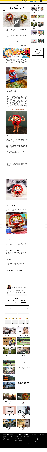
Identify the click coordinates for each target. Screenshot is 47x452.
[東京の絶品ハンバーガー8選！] (23, 396)
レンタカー (36, 436)
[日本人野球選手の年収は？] (23, 341)
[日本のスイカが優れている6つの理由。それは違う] (34, 40)
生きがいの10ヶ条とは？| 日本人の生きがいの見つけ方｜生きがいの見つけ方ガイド (9, 402)
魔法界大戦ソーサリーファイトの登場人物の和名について (34, 35)
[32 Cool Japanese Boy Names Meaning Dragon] (23, 410)
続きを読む (34, 12)
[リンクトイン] (7, 295)
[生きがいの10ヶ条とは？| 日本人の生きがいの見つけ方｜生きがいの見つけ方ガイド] (9, 396)
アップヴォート (10, 313)
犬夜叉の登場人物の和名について (10, 335)
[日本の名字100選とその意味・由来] (9, 410)
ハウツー (35, 441)
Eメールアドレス (14, 302)
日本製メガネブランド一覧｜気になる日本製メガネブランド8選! (41, 11)
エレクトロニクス (36, 437)
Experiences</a (19, 358)
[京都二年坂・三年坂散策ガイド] (9, 423)
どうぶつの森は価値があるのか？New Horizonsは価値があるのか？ (41, 35)
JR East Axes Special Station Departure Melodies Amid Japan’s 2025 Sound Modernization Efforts (23, 383)
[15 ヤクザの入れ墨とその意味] (23, 423)
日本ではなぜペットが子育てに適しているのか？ (41, 26)
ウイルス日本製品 (22, 0)
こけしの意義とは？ (12, 135)
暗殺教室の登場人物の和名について (9, 345)
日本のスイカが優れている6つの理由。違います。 (34, 42)
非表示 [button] (26, 0)
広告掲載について (15, 443)
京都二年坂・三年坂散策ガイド (10, 427)
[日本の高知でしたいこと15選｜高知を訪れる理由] (9, 370)
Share (4, 12)
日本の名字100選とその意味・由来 (10, 414)
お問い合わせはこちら (26, 437)
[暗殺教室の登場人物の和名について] (9, 341)
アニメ (10, 344)
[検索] (46, 3)
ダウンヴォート (23, 313)
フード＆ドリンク (36, 439)
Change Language (33, 1)
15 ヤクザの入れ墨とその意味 (23, 427)
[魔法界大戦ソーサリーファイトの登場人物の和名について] (34, 32)
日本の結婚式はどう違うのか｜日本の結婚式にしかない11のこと (34, 27)
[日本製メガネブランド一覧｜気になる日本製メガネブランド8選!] (23, 330)
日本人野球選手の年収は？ (23, 345)
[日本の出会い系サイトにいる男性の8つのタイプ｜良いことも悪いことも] (41, 40)
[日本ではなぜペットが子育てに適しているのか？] (23, 350)
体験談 (23, 344)
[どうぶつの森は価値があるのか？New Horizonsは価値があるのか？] (41, 32)
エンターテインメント (37, 438)
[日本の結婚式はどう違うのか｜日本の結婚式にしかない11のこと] (9, 350)
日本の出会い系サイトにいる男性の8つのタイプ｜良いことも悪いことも (41, 43)
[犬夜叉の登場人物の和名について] (9, 330)
